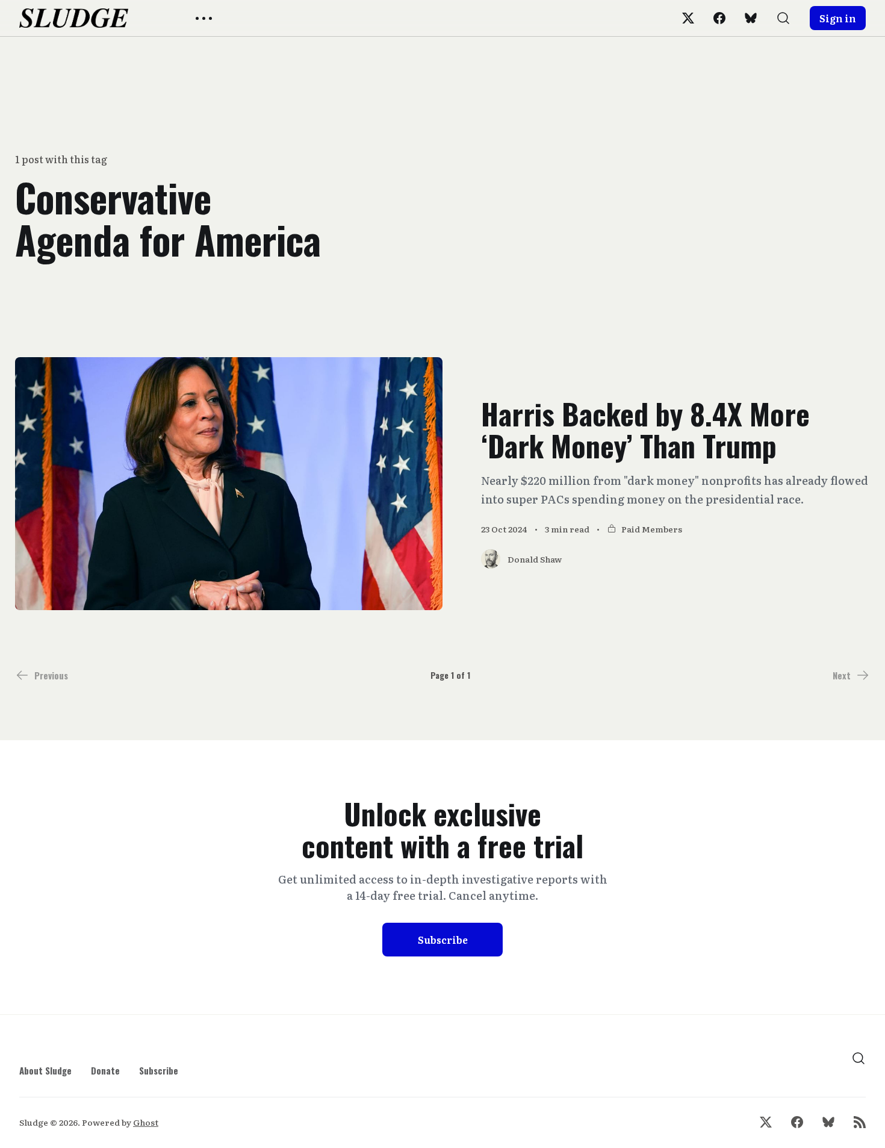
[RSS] (860, 1122)
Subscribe (443, 939)
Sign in (837, 18)
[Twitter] (688, 18)
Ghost (145, 1122)
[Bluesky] (751, 18)
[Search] (783, 18)
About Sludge (45, 1070)
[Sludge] (73, 18)
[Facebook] (719, 18)
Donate (105, 1070)
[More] (204, 18)
